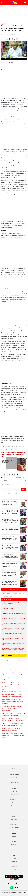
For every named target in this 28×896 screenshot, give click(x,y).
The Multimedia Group (14, 772)
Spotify (16, 887)
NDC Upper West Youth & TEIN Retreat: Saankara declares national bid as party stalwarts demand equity (13, 614)
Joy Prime (14, 819)
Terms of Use (14, 780)
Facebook (14, 839)
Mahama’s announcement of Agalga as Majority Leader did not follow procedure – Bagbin (13, 735)
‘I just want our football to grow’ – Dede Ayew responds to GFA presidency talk (12, 724)
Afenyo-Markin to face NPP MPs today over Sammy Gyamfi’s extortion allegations (13, 659)
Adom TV (14, 816)
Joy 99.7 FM (14, 791)
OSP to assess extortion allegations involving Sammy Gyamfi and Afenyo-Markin (13, 690)
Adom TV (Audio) (14, 824)
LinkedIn (14, 847)
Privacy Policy (14, 782)
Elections (14, 872)
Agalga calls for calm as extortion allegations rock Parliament (11, 729)
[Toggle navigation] (25, 2)
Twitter (14, 841)
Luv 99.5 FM (14, 802)
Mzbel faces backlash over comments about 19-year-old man (13, 635)
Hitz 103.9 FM (14, 797)
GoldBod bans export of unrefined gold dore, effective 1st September (12, 603)
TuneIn (11, 883)
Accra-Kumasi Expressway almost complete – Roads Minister (11, 664)
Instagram (14, 844)
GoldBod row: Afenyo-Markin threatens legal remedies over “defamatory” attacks (13, 669)
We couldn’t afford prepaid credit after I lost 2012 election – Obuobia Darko (14, 714)
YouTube (14, 836)
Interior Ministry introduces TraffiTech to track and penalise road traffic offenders (13, 719)
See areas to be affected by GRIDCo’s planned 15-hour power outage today (12, 695)
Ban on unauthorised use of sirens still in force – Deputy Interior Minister (13, 608)
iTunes (20, 883)
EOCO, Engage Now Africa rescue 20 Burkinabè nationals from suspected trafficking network (13, 650)
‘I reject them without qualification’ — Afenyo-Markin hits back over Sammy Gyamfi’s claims (12, 684)
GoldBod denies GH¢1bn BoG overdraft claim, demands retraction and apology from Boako (12, 701)
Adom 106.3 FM (14, 794)
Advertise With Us (14, 774)
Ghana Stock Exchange (6, 454)
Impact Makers (14, 864)
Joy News (14, 814)
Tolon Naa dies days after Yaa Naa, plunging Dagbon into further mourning (13, 678)
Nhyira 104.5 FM (14, 805)
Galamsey (14, 866)
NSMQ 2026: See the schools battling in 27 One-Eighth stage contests (13, 625)
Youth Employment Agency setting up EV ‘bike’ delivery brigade (13, 640)
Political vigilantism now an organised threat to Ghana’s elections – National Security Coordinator (13, 630)
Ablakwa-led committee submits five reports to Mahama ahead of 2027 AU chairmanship (12, 708)
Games (14, 858)
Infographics (14, 849)
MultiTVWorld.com (14, 822)
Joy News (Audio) (14, 827)
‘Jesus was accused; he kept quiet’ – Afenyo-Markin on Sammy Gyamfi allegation (13, 673)
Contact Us (14, 777)
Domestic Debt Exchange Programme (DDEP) (15, 452)
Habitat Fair (14, 861)
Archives (14, 869)
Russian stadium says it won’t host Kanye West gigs (13, 645)
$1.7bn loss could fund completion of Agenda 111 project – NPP (13, 620)
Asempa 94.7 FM (14, 799)
